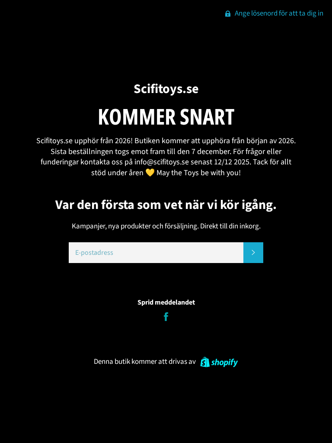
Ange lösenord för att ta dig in (278, 13)
